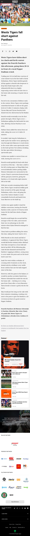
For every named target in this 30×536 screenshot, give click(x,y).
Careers (6, 527)
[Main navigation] (2, 1)
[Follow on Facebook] (17, 508)
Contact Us (14, 527)
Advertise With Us (21, 527)
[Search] (28, 2)
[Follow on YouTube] (25, 508)
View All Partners (15, 501)
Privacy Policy (18, 524)
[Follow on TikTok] (14, 508)
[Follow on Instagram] (22, 508)
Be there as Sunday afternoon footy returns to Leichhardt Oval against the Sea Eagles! (15, 328)
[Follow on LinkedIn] (27, 508)
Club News (4, 28)
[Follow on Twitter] (19, 508)
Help (10, 527)
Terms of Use (11, 524)
